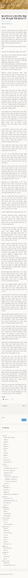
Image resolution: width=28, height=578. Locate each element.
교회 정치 (6, 509)
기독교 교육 (6, 513)
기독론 (5, 439)
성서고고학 (6, 489)
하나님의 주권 (7, 462)
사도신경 (5, 483)
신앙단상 (5, 556)
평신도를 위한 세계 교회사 (9, 500)
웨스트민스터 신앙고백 (10, 481)
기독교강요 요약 (7, 472)
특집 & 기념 (4, 561)
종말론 (5, 455)
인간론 (5, 453)
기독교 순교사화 (7, 524)
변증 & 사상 (4, 526)
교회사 (3, 496)
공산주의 (5, 530)
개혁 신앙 (6, 4)
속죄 (4, 450)
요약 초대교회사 (7, 498)
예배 (4, 511)
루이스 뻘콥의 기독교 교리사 (10, 468)
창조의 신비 (6, 544)
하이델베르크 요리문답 (10, 479)
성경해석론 (6, 487)
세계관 (5, 537)
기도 (4, 554)
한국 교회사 (6, 502)
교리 (3, 464)
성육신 (5, 448)
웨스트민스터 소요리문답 (10, 476)
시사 (4, 535)
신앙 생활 (4, 552)
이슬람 (5, 541)
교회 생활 (4, 507)
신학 (3, 435)
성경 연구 (4, 485)
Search (2, 417)
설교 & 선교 (4, 518)
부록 (4, 550)
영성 (4, 558)
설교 (4, 519)
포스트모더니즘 (7, 532)
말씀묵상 (5, 492)
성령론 (5, 446)
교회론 (5, 442)
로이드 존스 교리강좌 (8, 470)
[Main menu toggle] (25, 4)
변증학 (5, 528)
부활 (4, 444)
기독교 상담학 (7, 515)
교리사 (5, 466)
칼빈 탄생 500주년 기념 (9, 565)
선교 (4, 522)
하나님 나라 (6, 459)
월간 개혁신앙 (7, 548)
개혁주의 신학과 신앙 (8, 437)
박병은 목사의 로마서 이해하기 (10, 494)
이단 (4, 539)
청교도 (5, 505)
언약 (4, 457)
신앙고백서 (6, 475)
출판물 (3, 546)
